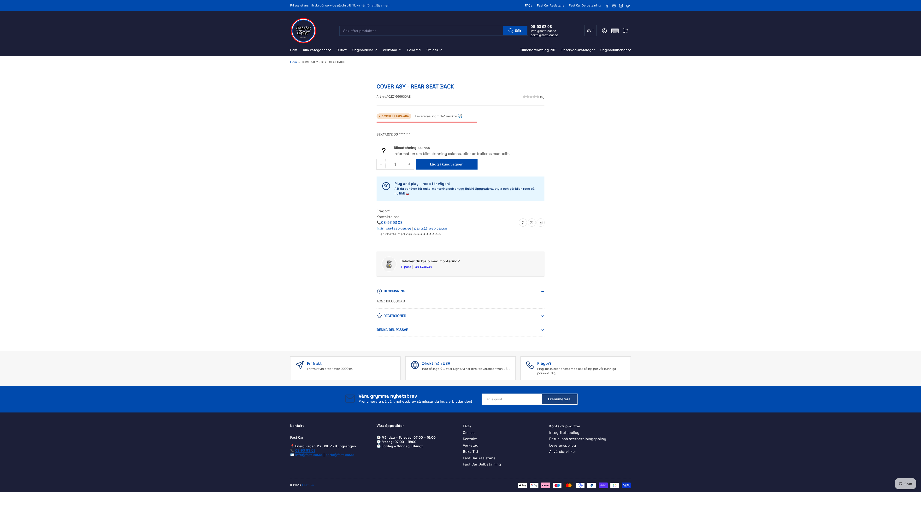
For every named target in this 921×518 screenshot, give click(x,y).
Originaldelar (362, 50)
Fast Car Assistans (550, 5)
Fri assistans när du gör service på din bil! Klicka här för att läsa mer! (339, 5)
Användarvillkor (562, 451)
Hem (293, 50)
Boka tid (414, 50)
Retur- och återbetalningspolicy (577, 438)
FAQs (528, 5)
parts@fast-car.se (544, 35)
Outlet (342, 50)
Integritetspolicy (564, 432)
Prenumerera (559, 399)
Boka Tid (470, 451)
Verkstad (390, 50)
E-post (406, 267)
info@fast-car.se (543, 31)
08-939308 (423, 267)
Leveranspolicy (562, 445)
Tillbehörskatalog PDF (538, 50)
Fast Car (308, 485)
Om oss (432, 50)
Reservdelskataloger (578, 50)
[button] (615, 30)
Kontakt (470, 438)
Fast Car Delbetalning (585, 5)
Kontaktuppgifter (564, 426)
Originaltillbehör (613, 50)
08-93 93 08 (391, 222)
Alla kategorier (315, 50)
